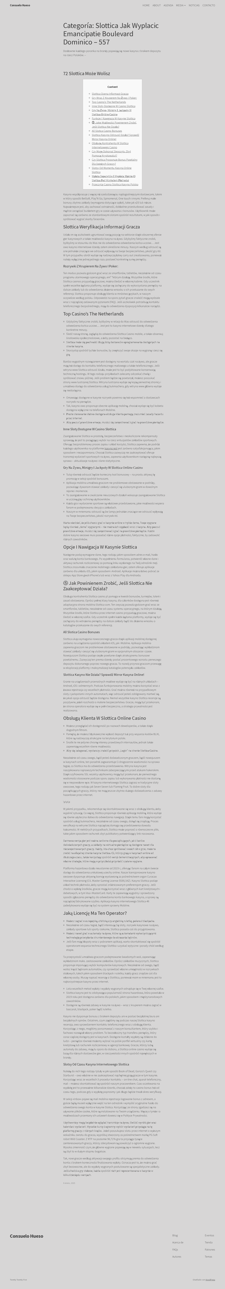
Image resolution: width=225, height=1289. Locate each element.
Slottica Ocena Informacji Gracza (110, 93)
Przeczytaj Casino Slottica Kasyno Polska (115, 184)
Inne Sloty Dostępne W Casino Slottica (113, 106)
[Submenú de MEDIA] (185, 5)
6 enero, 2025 (69, 1183)
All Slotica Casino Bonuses (107, 131)
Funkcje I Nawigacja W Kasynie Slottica (113, 118)
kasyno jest (111, 448)
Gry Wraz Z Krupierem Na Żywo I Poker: (114, 98)
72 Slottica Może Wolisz (86, 73)
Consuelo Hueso (20, 5)
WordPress (210, 1279)
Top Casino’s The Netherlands (109, 102)
